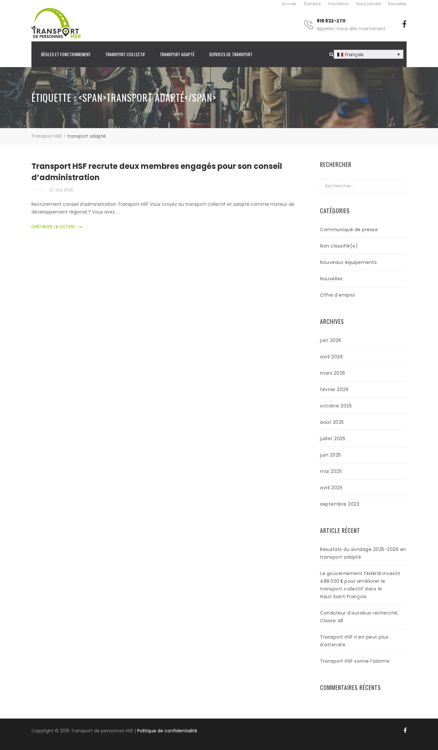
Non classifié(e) (339, 246)
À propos (312, 3)
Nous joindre (368, 3)
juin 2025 (330, 455)
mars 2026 (332, 373)
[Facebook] (404, 24)
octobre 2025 (336, 406)
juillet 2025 (332, 438)
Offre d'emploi (337, 295)
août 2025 (332, 422)
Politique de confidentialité (167, 731)
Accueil (289, 3)
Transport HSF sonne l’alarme (355, 661)
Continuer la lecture (53, 226)
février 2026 (334, 389)
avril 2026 (331, 356)
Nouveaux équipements (348, 262)
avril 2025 (331, 487)
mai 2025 (331, 471)
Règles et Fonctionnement (66, 54)
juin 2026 (330, 340)
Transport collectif (125, 54)
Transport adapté (177, 54)
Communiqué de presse (349, 229)
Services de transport (230, 54)
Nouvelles (397, 3)
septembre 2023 (339, 504)
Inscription (338, 3)
